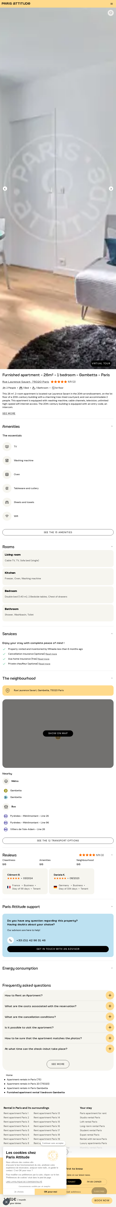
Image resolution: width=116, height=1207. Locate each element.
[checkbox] (111, 13)
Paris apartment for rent (93, 1113)
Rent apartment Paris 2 (16, 1117)
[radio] (8, 878)
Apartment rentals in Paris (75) (24, 1079)
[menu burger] (111, 3)
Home (9, 1075)
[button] (6, 1201)
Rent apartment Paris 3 (16, 1121)
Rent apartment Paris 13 (47, 1113)
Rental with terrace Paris (93, 1139)
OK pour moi (50, 1192)
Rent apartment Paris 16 (47, 1126)
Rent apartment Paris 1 (16, 1113)
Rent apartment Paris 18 (47, 1134)
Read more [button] (51, 653)
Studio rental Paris (90, 1117)
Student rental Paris (91, 1130)
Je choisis (19, 1192)
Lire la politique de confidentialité (24, 1182)
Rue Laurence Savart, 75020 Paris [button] (25, 381)
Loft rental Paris (88, 1121)
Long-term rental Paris (92, 1126)
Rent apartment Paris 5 (16, 1130)
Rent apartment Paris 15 (47, 1121)
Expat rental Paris (89, 1134)
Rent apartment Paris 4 (16, 1126)
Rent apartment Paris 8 (16, 1143)
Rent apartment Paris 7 (16, 1139)
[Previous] (5, 188)
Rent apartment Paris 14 (47, 1117)
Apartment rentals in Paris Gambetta (27, 1088)
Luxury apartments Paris (93, 1143)
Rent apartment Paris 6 (16, 1134)
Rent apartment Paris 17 (47, 1130)
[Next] (111, 188)
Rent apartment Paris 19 (47, 1139)
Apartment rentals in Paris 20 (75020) (28, 1083)
